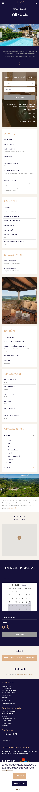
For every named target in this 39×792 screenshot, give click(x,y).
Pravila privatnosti (7, 770)
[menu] (3, 3)
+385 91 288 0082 (29, 113)
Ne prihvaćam (19, 783)
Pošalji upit (20, 98)
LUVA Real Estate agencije (20, 753)
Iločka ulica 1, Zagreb (8, 703)
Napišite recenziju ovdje (25, 675)
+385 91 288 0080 (29, 110)
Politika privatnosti (7, 714)
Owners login (6, 740)
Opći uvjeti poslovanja (9, 711)
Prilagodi (19, 789)
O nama (4, 716)
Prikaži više (13, 508)
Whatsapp (5, 726)
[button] (1, 35)
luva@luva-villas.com (27, 121)
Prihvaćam (19, 776)
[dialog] (19, 777)
